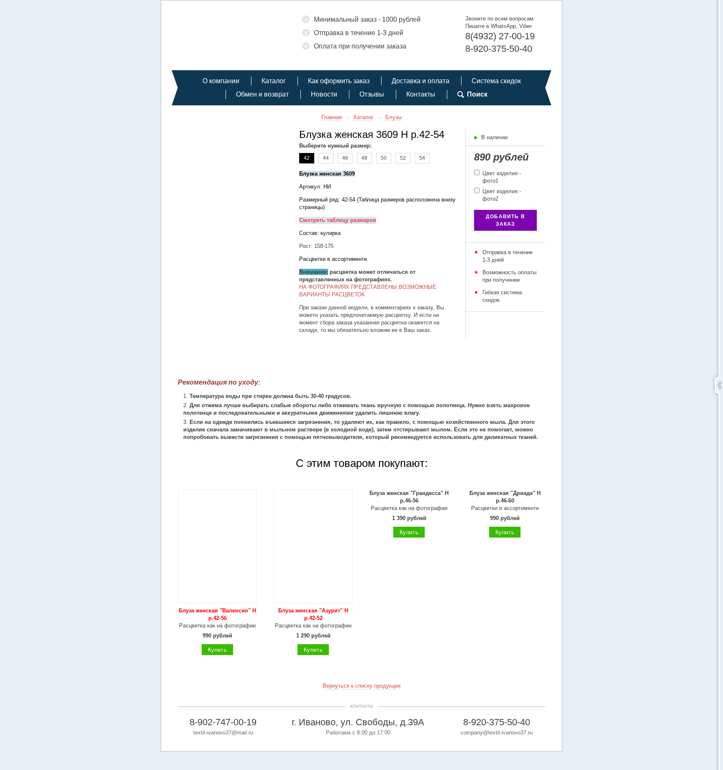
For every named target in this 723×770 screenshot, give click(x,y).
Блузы (393, 117)
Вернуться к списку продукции (361, 686)
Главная (331, 117)
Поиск (477, 94)
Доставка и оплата (420, 80)
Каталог (274, 80)
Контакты (420, 94)
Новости (324, 94)
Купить (217, 650)
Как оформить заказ (338, 80)
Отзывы (371, 94)
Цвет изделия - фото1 (501, 177)
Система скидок (496, 80)
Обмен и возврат (262, 94)
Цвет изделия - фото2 (501, 195)
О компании (221, 80)
